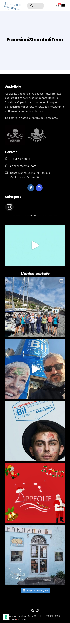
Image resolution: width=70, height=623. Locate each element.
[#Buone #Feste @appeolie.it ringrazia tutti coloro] (35, 493)
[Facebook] (30, 187)
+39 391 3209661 (20, 159)
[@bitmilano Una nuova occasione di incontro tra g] (35, 369)
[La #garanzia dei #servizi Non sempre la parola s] (35, 245)
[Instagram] (39, 187)
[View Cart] (57, 5)
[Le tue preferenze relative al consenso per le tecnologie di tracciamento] (6, 617)
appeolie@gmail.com (22, 166)
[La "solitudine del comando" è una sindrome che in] (35, 307)
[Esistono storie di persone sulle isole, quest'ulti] (35, 555)
